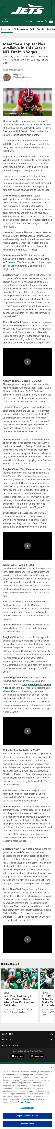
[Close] (52, 1068)
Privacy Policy (24, 1102)
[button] (27, 361)
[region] (27, 1096)
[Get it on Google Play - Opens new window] (37, 1057)
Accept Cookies (27, 1124)
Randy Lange (18, 75)
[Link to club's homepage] (5, 20)
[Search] (46, 21)
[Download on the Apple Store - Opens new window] (17, 1056)
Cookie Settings (27, 1107)
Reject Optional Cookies (27, 1115)
